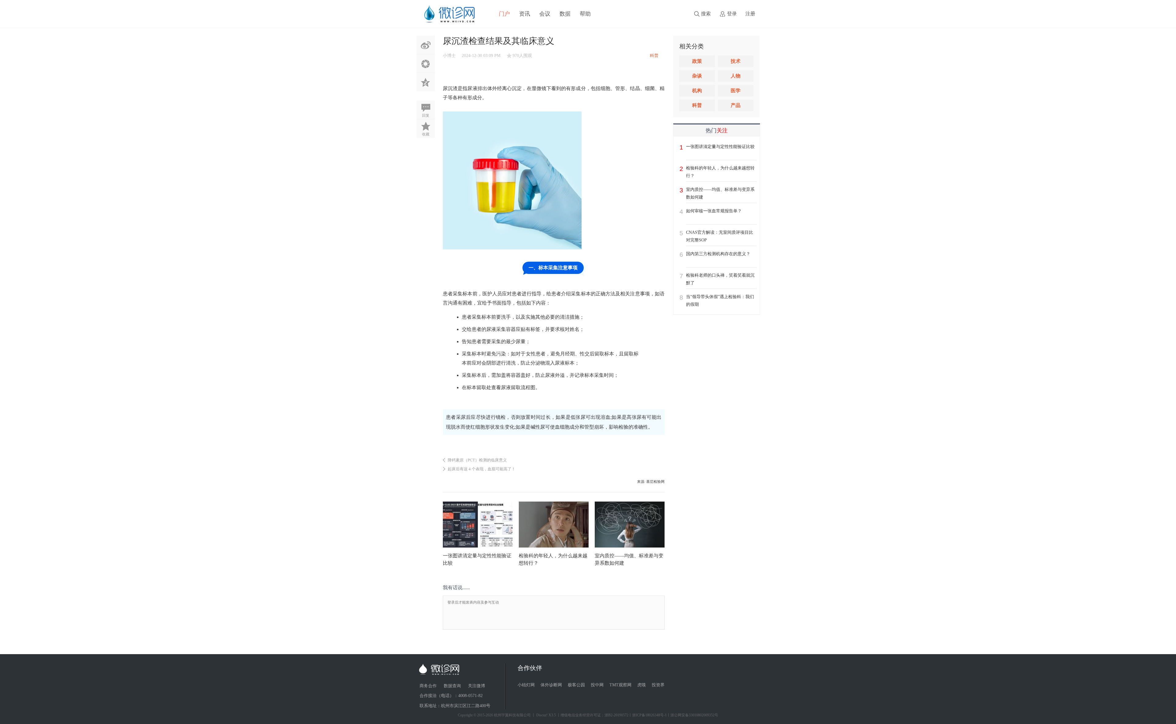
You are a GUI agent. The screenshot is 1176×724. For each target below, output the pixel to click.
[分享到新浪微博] (426, 45)
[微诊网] (449, 13)
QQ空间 (426, 82)
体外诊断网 (551, 685)
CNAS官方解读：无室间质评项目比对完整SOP (719, 236)
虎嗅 (641, 685)
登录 (732, 13)
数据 (565, 14)
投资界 (658, 685)
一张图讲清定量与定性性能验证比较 (720, 146)
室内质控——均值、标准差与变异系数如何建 (720, 193)
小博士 (449, 55)
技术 (736, 61)
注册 (750, 13)
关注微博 (476, 686)
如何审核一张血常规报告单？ (714, 211)
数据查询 (452, 686)
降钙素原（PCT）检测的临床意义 (477, 460)
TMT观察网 (620, 685)
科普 (697, 105)
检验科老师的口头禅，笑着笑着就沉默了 (720, 279)
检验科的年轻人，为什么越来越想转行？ (720, 172)
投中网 (597, 685)
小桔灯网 (526, 685)
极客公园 (576, 685)
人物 (736, 75)
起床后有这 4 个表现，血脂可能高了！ (481, 469)
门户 (504, 14)
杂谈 (697, 75)
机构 (697, 90)
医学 (736, 90)
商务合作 (428, 686)
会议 (544, 14)
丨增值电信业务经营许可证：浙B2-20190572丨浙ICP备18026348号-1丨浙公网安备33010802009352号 (637, 715)
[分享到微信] (426, 63)
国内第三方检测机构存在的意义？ (718, 254)
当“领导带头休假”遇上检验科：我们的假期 (720, 300)
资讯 (524, 14)
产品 (736, 105)
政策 (697, 61)
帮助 (585, 14)
